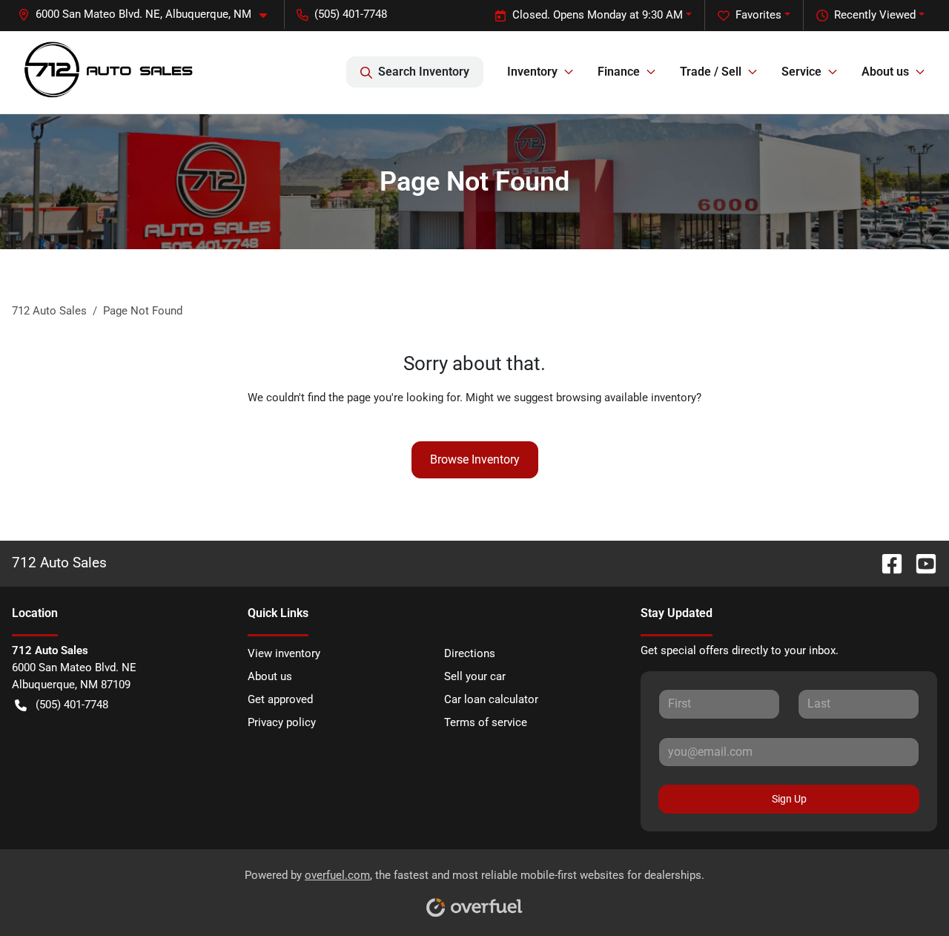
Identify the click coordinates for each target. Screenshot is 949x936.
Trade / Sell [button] (710, 72)
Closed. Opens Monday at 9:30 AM (597, 15)
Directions (469, 653)
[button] (148, 14)
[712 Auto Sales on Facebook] (886, 562)
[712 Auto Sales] (108, 72)
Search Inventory (423, 72)
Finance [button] (619, 72)
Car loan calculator (491, 699)
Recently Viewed (875, 15)
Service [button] (801, 72)
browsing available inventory (626, 397)
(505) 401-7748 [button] (350, 14)
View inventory (284, 653)
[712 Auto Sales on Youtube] (920, 562)
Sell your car (475, 676)
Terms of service (485, 722)
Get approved (280, 699)
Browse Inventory (475, 459)
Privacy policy (282, 722)
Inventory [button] (532, 72)
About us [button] (885, 72)
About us (270, 676)
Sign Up (789, 799)
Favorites (758, 15)
